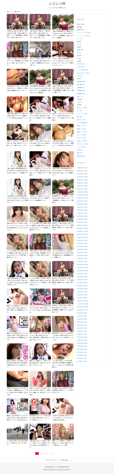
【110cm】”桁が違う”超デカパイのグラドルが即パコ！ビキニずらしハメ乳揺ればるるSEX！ (63, 418)
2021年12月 (82, 337)
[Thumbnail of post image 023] (40, 132)
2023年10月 (82, 270)
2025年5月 (82, 213)
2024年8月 (82, 240)
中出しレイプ (82, 144)
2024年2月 (82, 258)
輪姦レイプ (82, 132)
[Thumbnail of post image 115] (17, 214)
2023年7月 (82, 279)
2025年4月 (82, 216)
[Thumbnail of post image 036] (17, 132)
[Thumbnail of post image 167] (17, 379)
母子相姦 (81, 84)
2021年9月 (82, 346)
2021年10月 (82, 343)
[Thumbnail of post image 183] (63, 77)
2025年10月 (82, 198)
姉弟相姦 (81, 93)
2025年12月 (82, 192)
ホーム (10, 11)
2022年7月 (82, 316)
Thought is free (66, 469)
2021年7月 (82, 352)
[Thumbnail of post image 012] (63, 324)
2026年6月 (82, 174)
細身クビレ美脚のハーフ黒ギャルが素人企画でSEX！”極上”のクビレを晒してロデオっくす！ (40, 363)
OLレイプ (81, 138)
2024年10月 (82, 234)
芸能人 (80, 50)
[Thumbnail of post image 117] (63, 351)
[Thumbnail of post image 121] (17, 242)
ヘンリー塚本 (82, 70)
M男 (79, 116)
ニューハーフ (82, 113)
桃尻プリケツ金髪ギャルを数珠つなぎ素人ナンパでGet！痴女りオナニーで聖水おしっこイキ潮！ (63, 443)
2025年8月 (82, 204)
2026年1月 (82, 189)
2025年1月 (82, 225)
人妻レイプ (82, 141)
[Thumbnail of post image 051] (63, 49)
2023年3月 (82, 292)
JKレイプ (81, 135)
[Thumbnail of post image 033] (63, 214)
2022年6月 (82, 319)
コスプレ (79, 44)
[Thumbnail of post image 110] (17, 49)
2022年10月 (82, 307)
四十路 (79, 58)
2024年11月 (82, 231)
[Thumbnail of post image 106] (40, 324)
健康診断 (81, 29)
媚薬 (79, 153)
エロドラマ (80, 76)
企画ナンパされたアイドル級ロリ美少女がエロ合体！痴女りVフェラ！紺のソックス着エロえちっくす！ (17, 143)
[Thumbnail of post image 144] (17, 351)
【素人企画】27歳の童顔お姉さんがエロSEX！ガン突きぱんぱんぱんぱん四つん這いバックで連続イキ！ (17, 171)
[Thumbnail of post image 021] (63, 132)
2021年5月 (82, 358)
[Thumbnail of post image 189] (17, 77)
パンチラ (81, 147)
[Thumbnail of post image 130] (63, 379)
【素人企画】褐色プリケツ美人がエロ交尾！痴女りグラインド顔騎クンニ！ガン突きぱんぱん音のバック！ (17, 116)
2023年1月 (82, 298)
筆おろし (81, 119)
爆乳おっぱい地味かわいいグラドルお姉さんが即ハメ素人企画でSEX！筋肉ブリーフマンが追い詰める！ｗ (17, 418)
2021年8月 (82, 349)
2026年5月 (82, 177)
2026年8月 (82, 167)
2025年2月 (82, 222)
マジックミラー (83, 35)
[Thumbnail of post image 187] (40, 269)
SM (80, 150)
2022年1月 (82, 334)
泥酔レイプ (81, 126)
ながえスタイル (83, 73)
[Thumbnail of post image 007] (63, 296)
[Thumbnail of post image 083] (17, 406)
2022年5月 (82, 322)
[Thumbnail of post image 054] (40, 379)
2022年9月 (82, 310)
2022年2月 (82, 331)
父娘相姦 (81, 87)
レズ (79, 110)
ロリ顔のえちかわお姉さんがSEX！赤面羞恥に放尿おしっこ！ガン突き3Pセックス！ (63, 390)
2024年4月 (82, 252)
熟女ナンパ (82, 107)
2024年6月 (82, 246)
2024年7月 (82, 243)
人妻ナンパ (80, 102)
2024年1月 (82, 261)
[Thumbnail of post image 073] (40, 406)
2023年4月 (82, 288)
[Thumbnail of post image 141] (17, 104)
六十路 (80, 67)
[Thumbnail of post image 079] (40, 104)
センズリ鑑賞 (82, 122)
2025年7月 (82, 207)
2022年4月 (82, 325)
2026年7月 (82, 171)
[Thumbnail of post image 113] (40, 49)
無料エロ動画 (81, 24)
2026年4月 (82, 180)
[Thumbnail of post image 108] (40, 187)
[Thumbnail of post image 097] (40, 22)
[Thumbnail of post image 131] (63, 159)
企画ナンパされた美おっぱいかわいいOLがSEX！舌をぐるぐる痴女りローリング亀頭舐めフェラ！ (40, 143)
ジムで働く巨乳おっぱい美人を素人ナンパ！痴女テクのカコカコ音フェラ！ (17, 443)
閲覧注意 (81, 156)
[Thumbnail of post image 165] (40, 214)
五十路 (80, 64)
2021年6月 (82, 355)
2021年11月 (82, 340)
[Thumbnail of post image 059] (63, 406)
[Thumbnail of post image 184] (17, 432)
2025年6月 (82, 210)
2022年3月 (82, 328)
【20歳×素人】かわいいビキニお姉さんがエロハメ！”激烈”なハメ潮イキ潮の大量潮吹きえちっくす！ (17, 88)
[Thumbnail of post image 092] (40, 77)
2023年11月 (82, 267)
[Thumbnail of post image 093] (63, 22)
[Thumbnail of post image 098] (40, 297)
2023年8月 (82, 276)
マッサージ (80, 39)
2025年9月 (82, 201)
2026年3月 (82, 183)
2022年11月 (82, 304)
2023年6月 (82, 282)
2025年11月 (82, 195)
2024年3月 (82, 255)
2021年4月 (82, 361)
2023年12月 (82, 264)
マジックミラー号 (83, 32)
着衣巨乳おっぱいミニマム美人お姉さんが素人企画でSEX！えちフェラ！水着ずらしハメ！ (40, 418)
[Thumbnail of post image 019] (63, 187)
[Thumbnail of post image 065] (17, 159)
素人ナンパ (80, 96)
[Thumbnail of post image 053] (40, 159)
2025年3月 (82, 219)
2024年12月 (82, 228)
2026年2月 (82, 186)
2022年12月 (82, 301)
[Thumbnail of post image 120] (63, 242)
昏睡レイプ (81, 129)
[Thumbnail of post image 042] (17, 297)
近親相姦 (81, 81)
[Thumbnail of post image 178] (17, 187)
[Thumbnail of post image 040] (63, 104)
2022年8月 (82, 313)
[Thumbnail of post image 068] (63, 432)
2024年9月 (82, 237)
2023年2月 (82, 295)
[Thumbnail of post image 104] (40, 351)
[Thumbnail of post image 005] (17, 22)
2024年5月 (82, 249)
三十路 (79, 53)
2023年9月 (82, 273)
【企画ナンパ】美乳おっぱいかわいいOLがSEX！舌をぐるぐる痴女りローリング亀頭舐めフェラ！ (40, 198)
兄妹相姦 (81, 90)
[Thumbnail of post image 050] (40, 432)
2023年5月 (82, 285)
